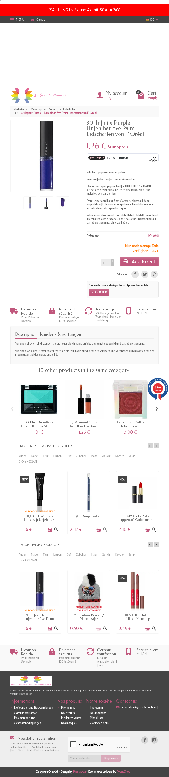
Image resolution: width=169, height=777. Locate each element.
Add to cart (143, 261)
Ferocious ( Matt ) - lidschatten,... (131, 424)
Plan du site (96, 718)
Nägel (34, 456)
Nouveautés (68, 713)
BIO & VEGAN (28, 461)
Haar (94, 456)
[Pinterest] (154, 274)
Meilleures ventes (71, 718)
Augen (22, 456)
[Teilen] (135, 274)
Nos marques (69, 723)
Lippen (57, 456)
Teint (45, 456)
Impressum (96, 707)
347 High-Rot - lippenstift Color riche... (137, 518)
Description (26, 334)
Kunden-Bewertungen (60, 334)
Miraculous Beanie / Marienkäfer (89, 617)
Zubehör (81, 456)
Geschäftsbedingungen (27, 723)
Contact (40, 19)
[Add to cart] (49, 529)
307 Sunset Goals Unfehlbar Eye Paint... (84, 424)
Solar (132, 456)
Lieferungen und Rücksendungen (33, 707)
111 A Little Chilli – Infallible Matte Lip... (138, 617)
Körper (119, 456)
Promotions (68, 707)
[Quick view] (56, 529)
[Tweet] (144, 274)
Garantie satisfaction (25, 713)
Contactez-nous (99, 723)
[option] (39, 502)
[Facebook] (144, 740)
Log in (110, 97)
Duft (68, 456)
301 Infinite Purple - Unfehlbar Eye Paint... (39, 617)
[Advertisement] (84, 54)
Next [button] (156, 445)
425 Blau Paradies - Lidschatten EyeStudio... (38, 424)
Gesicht (106, 456)
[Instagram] (154, 740)
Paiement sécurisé (24, 718)
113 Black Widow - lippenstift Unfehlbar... (40, 518)
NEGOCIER (99, 292)
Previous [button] (150, 445)
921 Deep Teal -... (89, 516)
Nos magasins (98, 713)
